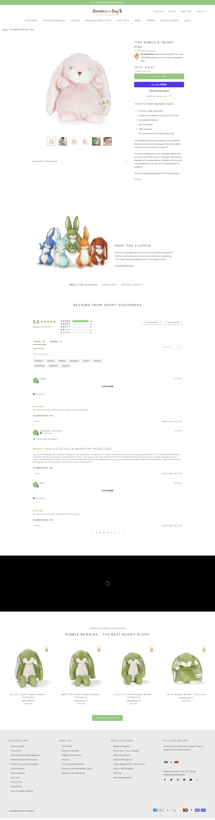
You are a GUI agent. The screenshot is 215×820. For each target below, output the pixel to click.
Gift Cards (15, 777)
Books (151, 20)
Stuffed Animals (54, 20)
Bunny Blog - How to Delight (126, 750)
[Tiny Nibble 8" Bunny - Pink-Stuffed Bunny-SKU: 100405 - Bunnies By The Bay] (96, 141)
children (65, 366)
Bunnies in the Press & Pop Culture (77, 768)
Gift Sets (123, 20)
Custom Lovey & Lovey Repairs (24, 764)
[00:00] (79, 86)
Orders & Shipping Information (24, 759)
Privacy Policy (17, 782)
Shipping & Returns (44, 161)
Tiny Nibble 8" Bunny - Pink (43, 416)
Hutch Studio (170, 20)
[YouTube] (191, 779)
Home (5, 29)
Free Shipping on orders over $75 (107, 2)
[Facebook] (165, 779)
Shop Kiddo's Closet (163, 104)
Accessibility (16, 786)
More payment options (159, 90)
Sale (187, 20)
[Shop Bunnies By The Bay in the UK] (166, 762)
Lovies (75, 20)
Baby (138, 20)
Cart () (186, 11)
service (86, 361)
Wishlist (201, 11)
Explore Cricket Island (71, 755)
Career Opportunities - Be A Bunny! (129, 764)
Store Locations (18, 773)
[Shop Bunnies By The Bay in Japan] (171, 762)
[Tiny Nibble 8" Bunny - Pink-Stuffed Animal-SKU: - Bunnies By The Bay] (62, 141)
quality (62, 361)
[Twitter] (171, 779)
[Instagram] (178, 779)
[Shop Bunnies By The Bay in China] (176, 762)
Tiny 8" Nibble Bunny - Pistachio (186, 695)
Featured (31, 20)
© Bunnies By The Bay (22, 811)
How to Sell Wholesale (123, 768)
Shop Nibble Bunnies (124, 266)
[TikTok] (197, 779)
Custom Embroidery (174, 57)
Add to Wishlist (27, 701)
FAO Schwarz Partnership (73, 764)
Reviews (65, 759)
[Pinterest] (184, 779)
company (53, 366)
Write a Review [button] (174, 322)
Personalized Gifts (98, 20)
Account (159, 11)
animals (97, 361)
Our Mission (67, 746)
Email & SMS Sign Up (122, 759)
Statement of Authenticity (73, 773)
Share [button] (38, 421)
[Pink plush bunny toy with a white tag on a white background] (51, 141)
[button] (176, 421)
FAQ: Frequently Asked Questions (26, 755)
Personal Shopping (121, 746)
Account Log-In (18, 746)
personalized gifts (152, 173)
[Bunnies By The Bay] (107, 11)
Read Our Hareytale (70, 750)
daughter (74, 361)
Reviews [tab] (37, 341)
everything (39, 366)
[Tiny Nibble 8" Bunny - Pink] (107, 141)
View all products (107, 718)
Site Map (117, 773)
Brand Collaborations (122, 777)
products (39, 361)
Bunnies (50, 361)
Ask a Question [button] (152, 322)
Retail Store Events (121, 755)
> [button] (123, 532)
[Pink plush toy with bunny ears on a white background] (85, 141)
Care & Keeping (17, 768)
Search (172, 11)
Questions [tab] (54, 341)
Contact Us (16, 750)
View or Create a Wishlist (22, 791)
